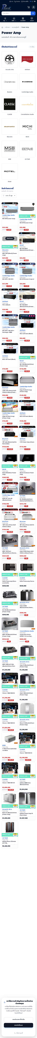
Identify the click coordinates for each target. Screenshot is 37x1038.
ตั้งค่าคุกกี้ (19, 1033)
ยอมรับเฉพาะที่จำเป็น (19, 1019)
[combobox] (16, 13)
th (30, 1)
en (34, 1)
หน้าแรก (7, 27)
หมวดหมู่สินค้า (15, 27)
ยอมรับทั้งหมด (18, 1025)
